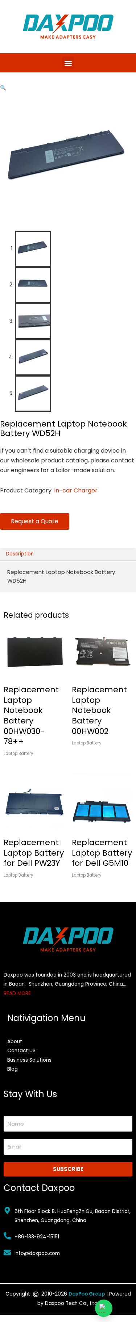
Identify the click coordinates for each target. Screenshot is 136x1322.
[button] (68, 63)
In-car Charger (76, 490)
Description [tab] (20, 553)
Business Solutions (29, 1060)
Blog (12, 1069)
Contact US (21, 1050)
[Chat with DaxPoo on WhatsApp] (103, 1308)
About (14, 1041)
